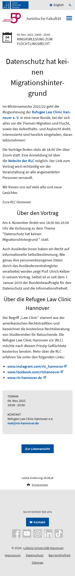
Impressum (13, 555)
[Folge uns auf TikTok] (58, 533)
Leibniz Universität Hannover (43, 548)
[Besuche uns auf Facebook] (16, 533)
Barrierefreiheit (59, 555)
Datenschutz (34, 555)
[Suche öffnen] (70, 5)
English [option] (59, 5)
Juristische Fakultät (43, 18)
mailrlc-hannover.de (23, 423)
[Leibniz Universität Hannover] (15, 5)
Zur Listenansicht (37, 449)
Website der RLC (21, 160)
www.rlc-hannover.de (25, 377)
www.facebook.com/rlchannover (33, 372)
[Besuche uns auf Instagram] (37, 533)
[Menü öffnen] (69, 19)
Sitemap (37, 562)
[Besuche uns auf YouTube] (26, 533)
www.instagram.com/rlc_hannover (35, 366)
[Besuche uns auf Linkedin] (48, 533)
